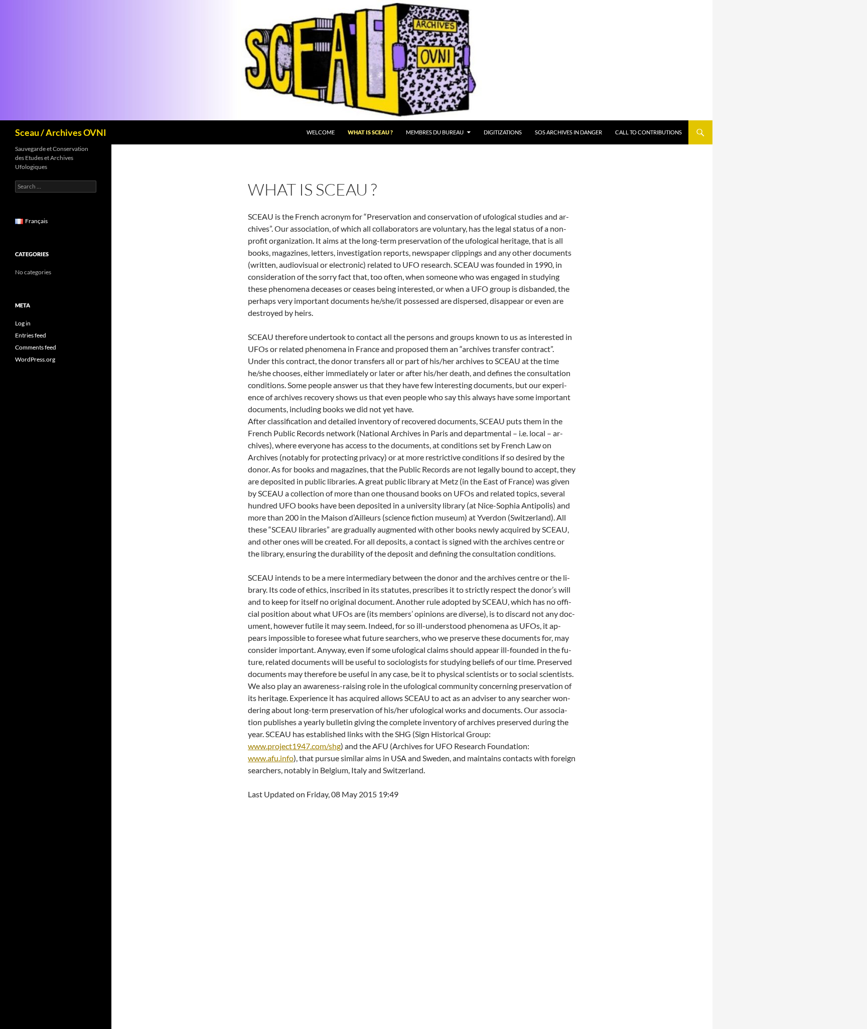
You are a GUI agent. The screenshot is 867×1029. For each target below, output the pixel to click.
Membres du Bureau (435, 132)
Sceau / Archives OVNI (60, 132)
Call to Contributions (648, 132)
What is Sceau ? (370, 132)
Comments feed (35, 347)
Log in (23, 323)
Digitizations (503, 132)
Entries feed (30, 335)
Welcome (321, 132)
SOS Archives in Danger (568, 132)
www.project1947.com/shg (294, 746)
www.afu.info (271, 758)
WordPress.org (35, 359)
